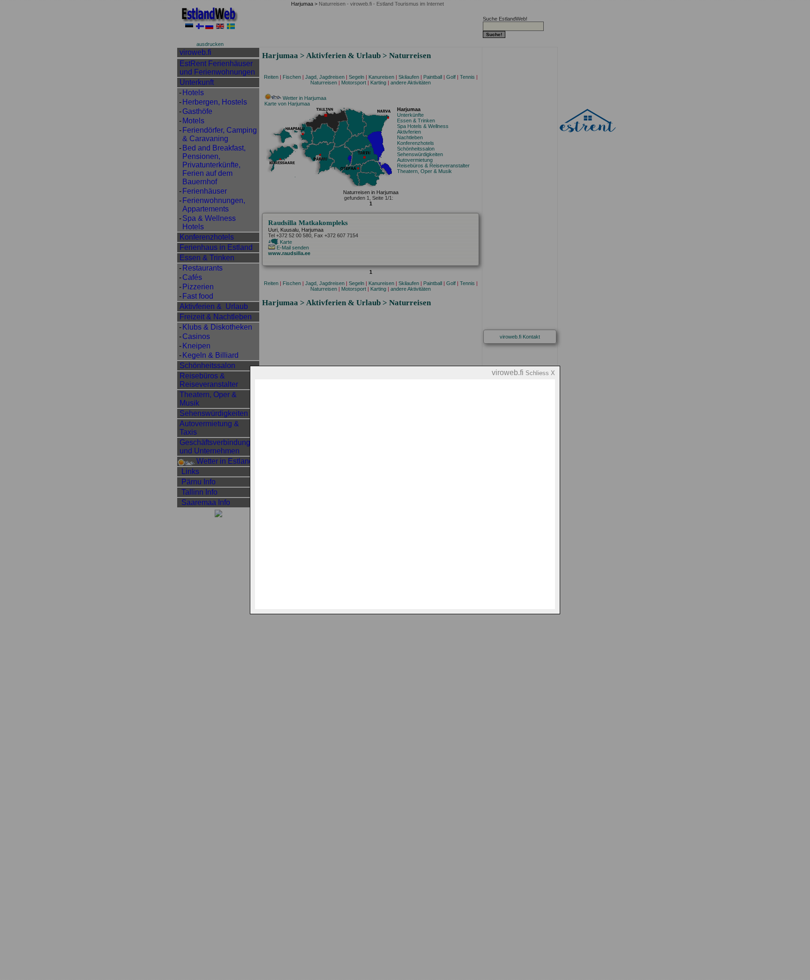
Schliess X (540, 373)
